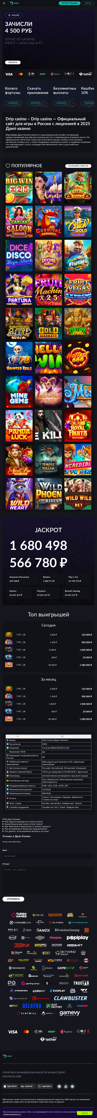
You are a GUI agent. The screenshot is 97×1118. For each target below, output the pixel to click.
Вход (88, 3)
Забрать (12, 62)
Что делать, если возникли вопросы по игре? (27, 831)
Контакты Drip (12, 1077)
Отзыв (6, 864)
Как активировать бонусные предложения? (26, 829)
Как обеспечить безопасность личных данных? (28, 826)
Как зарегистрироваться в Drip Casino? (24, 822)
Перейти (13, 103)
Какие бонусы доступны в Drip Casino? (24, 824)
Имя (5, 850)
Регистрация (69, 3)
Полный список (78, 166)
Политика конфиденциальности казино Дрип (34, 1072)
